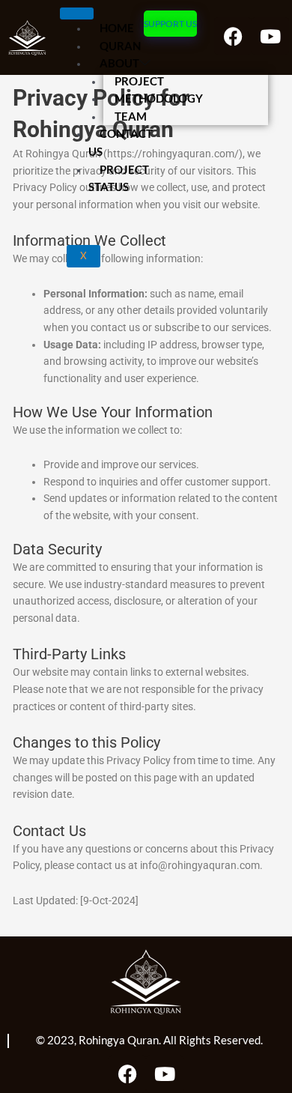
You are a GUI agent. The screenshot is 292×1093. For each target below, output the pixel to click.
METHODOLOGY (159, 98)
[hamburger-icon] (77, 13)
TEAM (131, 116)
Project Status (118, 178)
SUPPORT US (170, 23)
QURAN (120, 45)
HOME (117, 27)
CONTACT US (120, 142)
